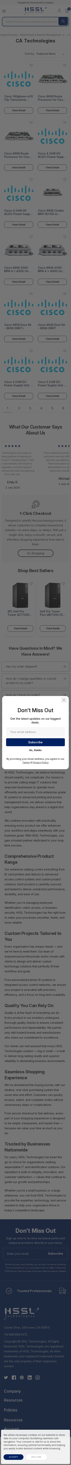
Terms (26, 762)
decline (36, 1457)
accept (13, 1457)
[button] (64, 700)
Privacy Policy (41, 762)
